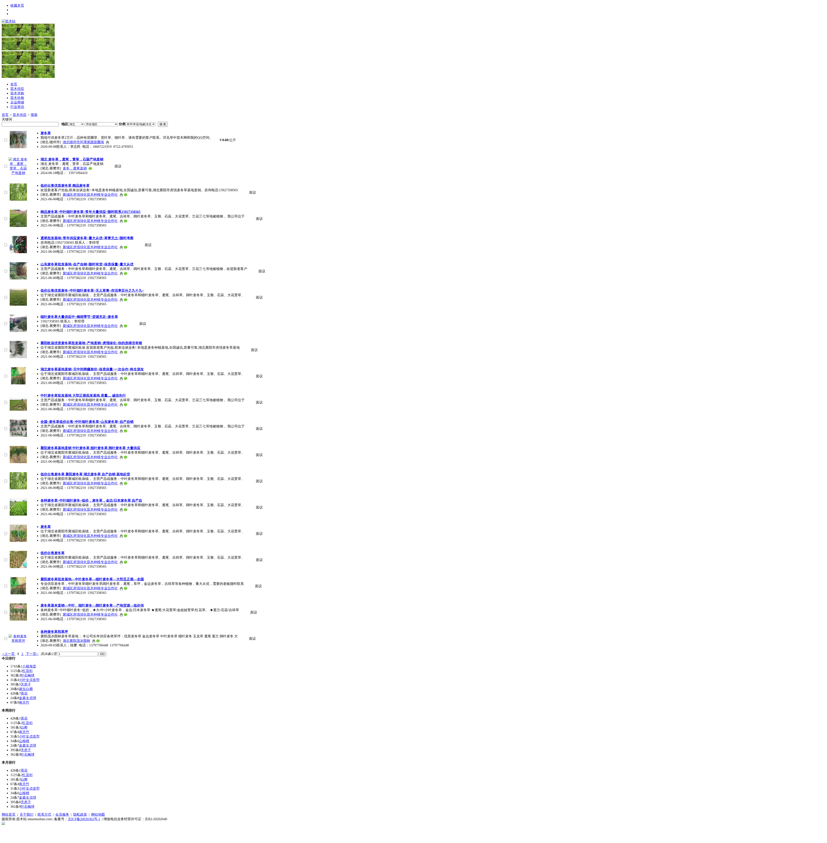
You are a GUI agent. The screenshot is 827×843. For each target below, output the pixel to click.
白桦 (24, 727)
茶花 (24, 693)
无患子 (26, 684)
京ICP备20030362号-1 (84, 819)
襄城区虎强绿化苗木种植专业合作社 (90, 194)
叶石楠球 (27, 675)
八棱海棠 (29, 666)
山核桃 (24, 741)
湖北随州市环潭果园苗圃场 (83, 142)
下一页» (32, 654)
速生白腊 (26, 689)
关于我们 (26, 814)
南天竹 (24, 702)
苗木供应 (19, 115)
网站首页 (9, 814)
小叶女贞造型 (29, 680)
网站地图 (98, 814)
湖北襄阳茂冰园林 (76, 641)
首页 (5, 115)
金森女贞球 (27, 698)
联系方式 (44, 814)
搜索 (34, 115)
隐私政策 (80, 814)
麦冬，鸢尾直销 (75, 168)
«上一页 (9, 654)
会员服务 (62, 814)
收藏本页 (17, 5)
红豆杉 (27, 671)
